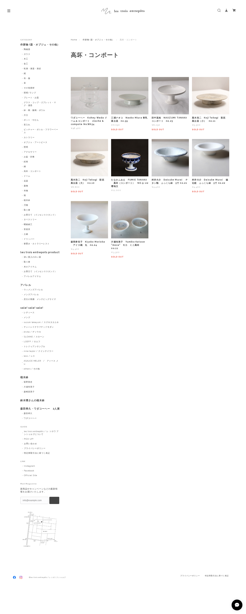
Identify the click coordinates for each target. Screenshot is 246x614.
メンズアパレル (31, 294)
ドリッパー (29, 239)
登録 (54, 500)
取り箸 (27, 210)
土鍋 (26, 234)
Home (74, 40)
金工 (26, 64)
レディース (29, 312)
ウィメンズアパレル (33, 290)
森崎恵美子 (29, 392)
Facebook (29, 471)
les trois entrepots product (40, 252)
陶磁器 (27, 49)
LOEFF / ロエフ (32, 341)
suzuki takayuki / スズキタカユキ (41, 322)
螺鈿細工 (28, 224)
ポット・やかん (31, 120)
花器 (26, 181)
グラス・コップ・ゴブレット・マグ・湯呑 (40, 104)
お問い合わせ (30, 444)
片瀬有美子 (29, 387)
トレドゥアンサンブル (34, 346)
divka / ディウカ (32, 332)
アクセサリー (30, 152)
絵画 (26, 161)
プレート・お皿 (31, 97)
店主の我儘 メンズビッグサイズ (40, 299)
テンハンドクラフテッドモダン (39, 327)
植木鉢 (27, 200)
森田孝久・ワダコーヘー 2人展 (40, 408)
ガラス (27, 54)
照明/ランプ (30, 93)
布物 (26, 191)
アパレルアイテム (32, 276)
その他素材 (29, 88)
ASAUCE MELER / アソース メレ (41, 362)
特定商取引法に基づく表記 (37, 453)
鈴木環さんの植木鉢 (32, 400)
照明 (26, 147)
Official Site (30, 475)
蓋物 (26, 186)
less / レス (29, 356)
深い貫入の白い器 (32, 257)
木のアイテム (30, 267)
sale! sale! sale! (31, 307)
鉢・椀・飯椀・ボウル (34, 110)
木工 (26, 59)
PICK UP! (29, 439)
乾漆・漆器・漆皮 (32, 68)
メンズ (27, 317)
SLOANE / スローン (34, 337)
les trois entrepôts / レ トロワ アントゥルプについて (41, 432)
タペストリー (30, 219)
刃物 (26, 205)
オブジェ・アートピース (36, 142)
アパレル (25, 284)
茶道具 (27, 229)
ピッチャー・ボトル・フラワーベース (41, 131)
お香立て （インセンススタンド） (40, 215)
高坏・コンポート (32, 171)
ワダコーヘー (30, 418)
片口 (26, 115)
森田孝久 (28, 413)
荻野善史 (28, 382)
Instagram (29, 466)
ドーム (27, 176)
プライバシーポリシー (35, 448)
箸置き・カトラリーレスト (37, 244)
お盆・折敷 (29, 157)
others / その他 (32, 369)
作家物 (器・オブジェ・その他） (98, 40)
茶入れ (27, 125)
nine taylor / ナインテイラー (38, 351)
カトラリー (29, 137)
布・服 (27, 78)
